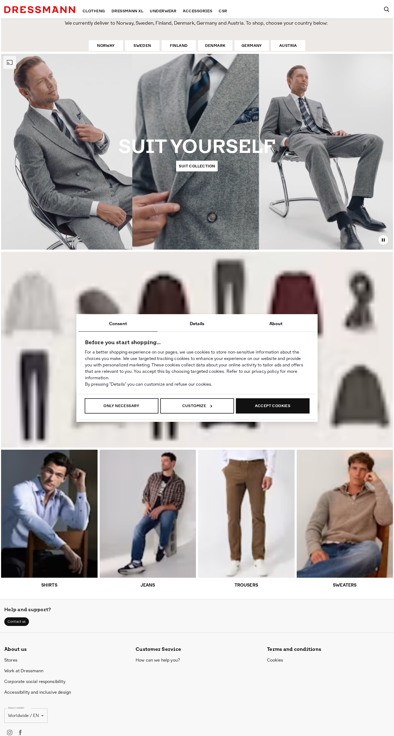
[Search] (386, 9)
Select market (16, 707)
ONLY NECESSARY (121, 406)
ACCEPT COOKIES (273, 406)
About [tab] (276, 323)
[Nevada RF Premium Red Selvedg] (34, 395)
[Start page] (39, 9)
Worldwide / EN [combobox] (23, 715)
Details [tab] (197, 323)
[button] (16, 621)
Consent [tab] (118, 323)
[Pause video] (383, 240)
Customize (194, 406)
